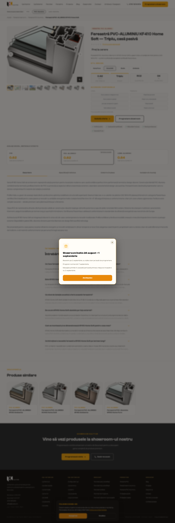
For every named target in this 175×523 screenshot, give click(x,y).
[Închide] (112, 242)
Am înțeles (87, 278)
